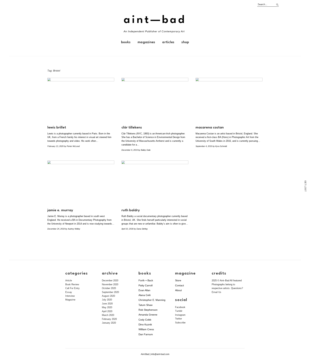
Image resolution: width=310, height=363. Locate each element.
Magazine (70, 299)
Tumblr (178, 311)
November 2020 (110, 284)
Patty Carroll (145, 285)
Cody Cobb (144, 319)
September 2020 (110, 292)
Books (125, 42)
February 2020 (109, 319)
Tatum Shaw (145, 305)
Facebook (180, 307)
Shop (185, 42)
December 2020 (110, 280)
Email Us (216, 292)
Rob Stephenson (148, 309)
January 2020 (109, 322)
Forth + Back (145, 280)
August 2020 (108, 296)
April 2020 (107, 311)
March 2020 (108, 315)
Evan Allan (144, 290)
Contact (179, 285)
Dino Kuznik (145, 324)
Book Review (72, 284)
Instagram (180, 315)
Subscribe (180, 322)
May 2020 (107, 307)
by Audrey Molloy (72, 229)
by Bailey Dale (144, 150)
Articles (168, 42)
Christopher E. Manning (151, 299)
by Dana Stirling (140, 229)
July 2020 (107, 299)
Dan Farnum (145, 334)
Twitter (178, 318)
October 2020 (109, 288)
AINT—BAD (155, 20)
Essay (68, 292)
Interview (70, 296)
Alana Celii (144, 295)
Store (178, 280)
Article (68, 280)
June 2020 (107, 303)
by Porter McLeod (72, 146)
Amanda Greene (147, 314)
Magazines (146, 42)
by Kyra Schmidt (220, 146)
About (178, 290)
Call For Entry (72, 288)
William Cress (146, 329)
